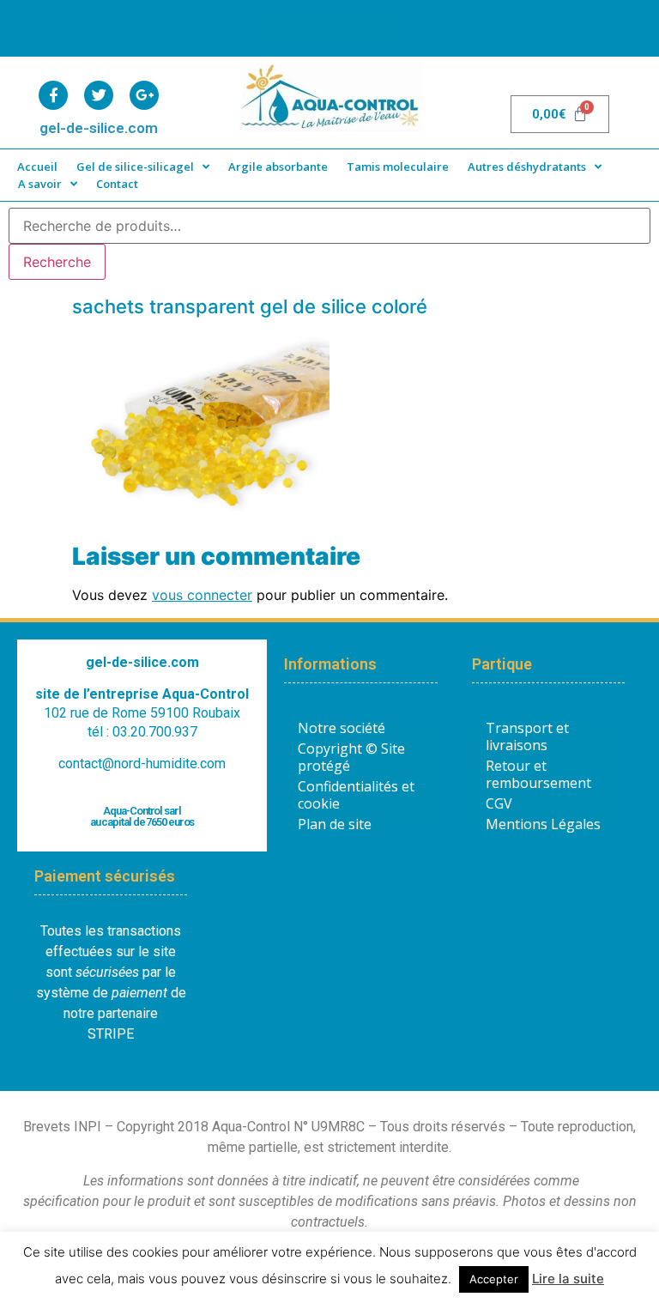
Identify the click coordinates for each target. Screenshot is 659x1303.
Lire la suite (568, 1278)
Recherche (57, 261)
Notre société (341, 727)
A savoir (40, 183)
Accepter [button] (493, 1279)
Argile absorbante (278, 166)
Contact (117, 183)
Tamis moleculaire (398, 166)
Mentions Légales (543, 824)
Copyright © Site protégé (351, 757)
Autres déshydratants (527, 166)
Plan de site (335, 824)
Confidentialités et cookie (356, 795)
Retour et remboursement (538, 774)
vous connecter (202, 594)
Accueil (37, 166)
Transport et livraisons (527, 736)
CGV (499, 803)
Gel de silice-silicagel (135, 166)
